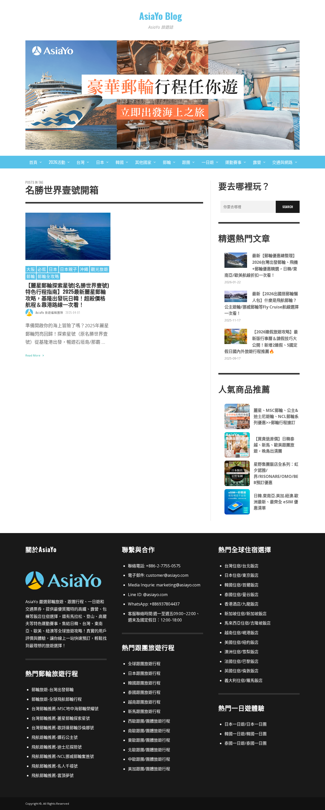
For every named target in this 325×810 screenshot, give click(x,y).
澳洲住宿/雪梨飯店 (241, 652)
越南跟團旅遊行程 (144, 702)
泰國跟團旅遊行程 (144, 692)
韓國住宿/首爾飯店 (241, 585)
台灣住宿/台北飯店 (241, 566)
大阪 (30, 269)
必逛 (42, 269)
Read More (33, 355)
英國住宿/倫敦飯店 (241, 671)
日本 (53, 269)
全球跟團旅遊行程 (144, 663)
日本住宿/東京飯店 (241, 575)
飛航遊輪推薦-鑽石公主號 (54, 737)
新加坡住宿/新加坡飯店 (245, 613)
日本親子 (68, 269)
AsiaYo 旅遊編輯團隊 (49, 312)
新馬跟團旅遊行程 (144, 711)
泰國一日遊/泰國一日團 (245, 743)
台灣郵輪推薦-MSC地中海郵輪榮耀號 (65, 708)
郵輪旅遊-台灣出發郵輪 (52, 689)
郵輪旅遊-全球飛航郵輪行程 (56, 699)
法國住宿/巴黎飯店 (241, 661)
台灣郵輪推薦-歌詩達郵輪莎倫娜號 (62, 727)
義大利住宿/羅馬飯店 (243, 680)
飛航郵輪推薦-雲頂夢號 (52, 775)
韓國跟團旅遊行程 (144, 683)
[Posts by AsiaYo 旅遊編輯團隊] (29, 312)
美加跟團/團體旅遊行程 (149, 769)
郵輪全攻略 (48, 276)
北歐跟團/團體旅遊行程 (149, 750)
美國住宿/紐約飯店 (241, 642)
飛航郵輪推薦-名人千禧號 (54, 766)
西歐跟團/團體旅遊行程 (149, 721)
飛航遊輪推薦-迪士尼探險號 (56, 747)
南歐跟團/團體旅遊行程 (149, 731)
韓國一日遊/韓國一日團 (245, 734)
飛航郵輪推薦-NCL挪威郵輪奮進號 (62, 756)
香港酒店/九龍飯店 (241, 604)
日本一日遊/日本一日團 (245, 724)
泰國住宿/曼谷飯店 (241, 594)
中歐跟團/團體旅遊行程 (149, 759)
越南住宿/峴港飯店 (241, 632)
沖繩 (84, 269)
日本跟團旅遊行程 (144, 673)
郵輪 (30, 276)
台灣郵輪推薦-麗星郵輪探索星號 (60, 718)
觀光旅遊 (99, 269)
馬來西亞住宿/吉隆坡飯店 (247, 623)
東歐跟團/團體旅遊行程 (149, 740)
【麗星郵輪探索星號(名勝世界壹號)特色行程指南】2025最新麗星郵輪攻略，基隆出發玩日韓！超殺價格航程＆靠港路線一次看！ (67, 294)
